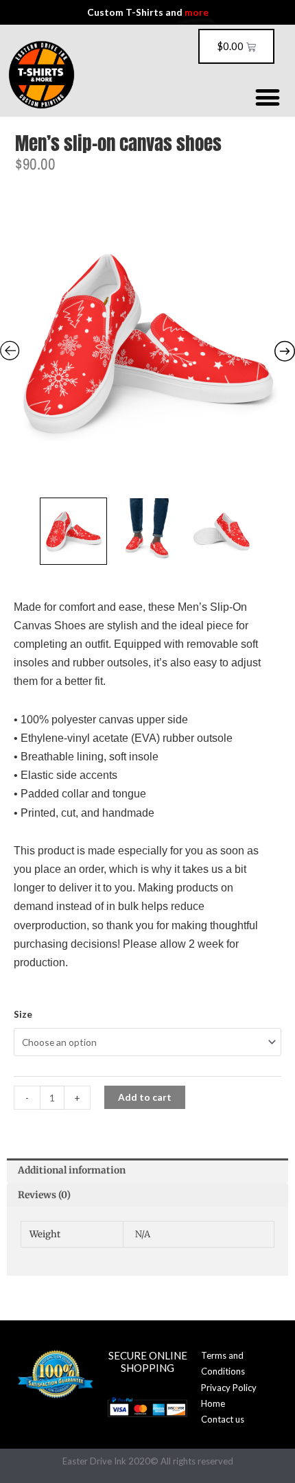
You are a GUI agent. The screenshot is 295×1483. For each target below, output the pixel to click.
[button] (267, 97)
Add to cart (145, 1097)
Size (23, 1014)
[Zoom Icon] (147, 343)
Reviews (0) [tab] (44, 1195)
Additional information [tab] (72, 1170)
